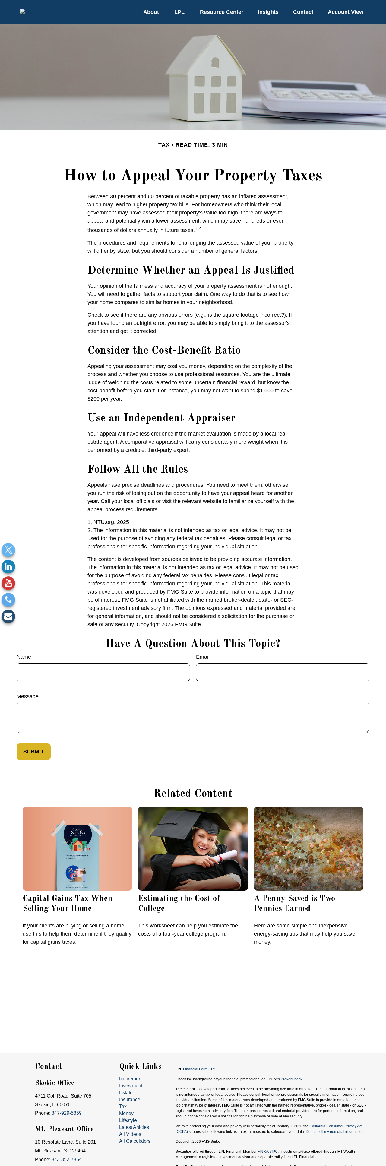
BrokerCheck (291, 1079)
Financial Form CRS (199, 1069)
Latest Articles (134, 1127)
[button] (151, 12)
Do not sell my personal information (335, 1132)
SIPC (273, 1151)
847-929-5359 (67, 1113)
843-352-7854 (67, 1159)
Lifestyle (128, 1120)
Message (28, 696)
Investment (130, 1085)
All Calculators (134, 1141)
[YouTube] (8, 583)
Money (126, 1113)
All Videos (130, 1134)
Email (203, 657)
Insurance (129, 1099)
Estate (126, 1092)
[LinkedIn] (8, 566)
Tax (123, 1106)
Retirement (131, 1078)
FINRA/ (263, 1151)
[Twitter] (8, 550)
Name (24, 657)
